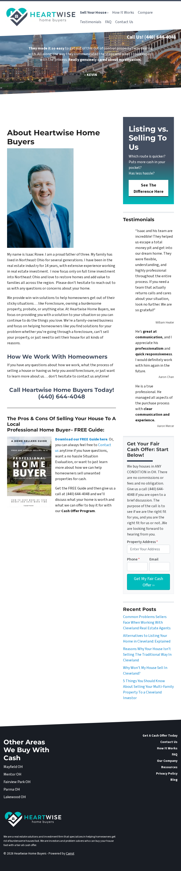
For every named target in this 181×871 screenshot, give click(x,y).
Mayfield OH (13, 766)
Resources (169, 767)
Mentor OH (12, 774)
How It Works (123, 12)
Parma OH (12, 789)
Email (153, 559)
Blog (173, 779)
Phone (133, 559)
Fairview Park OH (17, 781)
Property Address (142, 541)
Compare (145, 12)
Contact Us (124, 22)
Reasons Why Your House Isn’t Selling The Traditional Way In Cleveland (147, 654)
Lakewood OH (15, 797)
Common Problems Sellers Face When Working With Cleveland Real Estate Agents (147, 622)
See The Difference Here (149, 188)
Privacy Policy (166, 773)
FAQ (108, 22)
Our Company (167, 761)
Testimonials (90, 22)
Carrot (70, 853)
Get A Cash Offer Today (160, 735)
